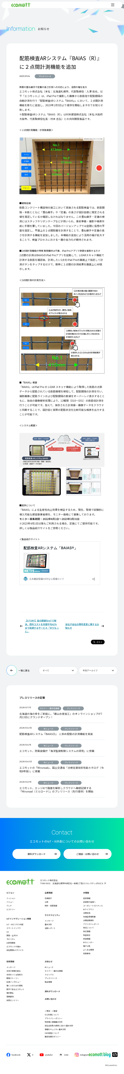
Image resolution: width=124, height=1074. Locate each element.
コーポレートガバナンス (93, 905)
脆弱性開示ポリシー (53, 1036)
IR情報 (86, 893)
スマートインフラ (13, 928)
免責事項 (86, 953)
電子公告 (86, 946)
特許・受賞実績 (51, 905)
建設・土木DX (12, 935)
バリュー (10, 902)
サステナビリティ (52, 915)
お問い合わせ (50, 999)
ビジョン (10, 893)
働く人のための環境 (14, 985)
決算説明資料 (88, 920)
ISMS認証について (52, 1033)
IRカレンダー (88, 942)
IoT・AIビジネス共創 (14, 924)
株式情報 (86, 931)
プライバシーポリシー (53, 1018)
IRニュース (49, 967)
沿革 (46, 902)
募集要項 (10, 996)
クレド (9, 905)
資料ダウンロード (52, 991)
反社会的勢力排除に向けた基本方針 (59, 1025)
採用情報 (10, 961)
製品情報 (48, 982)
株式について (88, 927)
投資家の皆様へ (89, 902)
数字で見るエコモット (15, 989)
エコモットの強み (13, 946)
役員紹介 (48, 898)
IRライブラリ (88, 909)
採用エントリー (12, 1000)
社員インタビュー (13, 982)
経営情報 (86, 898)
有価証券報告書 (89, 916)
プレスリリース (45, 76)
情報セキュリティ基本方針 (55, 1029)
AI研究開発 (10, 942)
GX (7, 931)
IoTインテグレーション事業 (18, 919)
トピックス (49, 974)
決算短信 (86, 913)
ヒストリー (10, 909)
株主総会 (86, 935)
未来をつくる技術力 (14, 974)
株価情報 (86, 938)
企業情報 (48, 893)
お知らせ (48, 961)
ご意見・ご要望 (51, 1011)
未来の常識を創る (13, 971)
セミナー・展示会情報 (53, 971)
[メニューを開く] (112, 5)
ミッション (10, 898)
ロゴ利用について (52, 1014)
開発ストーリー (12, 978)
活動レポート (50, 928)
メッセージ (49, 920)
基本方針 (48, 924)
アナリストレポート (91, 924)
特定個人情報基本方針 (53, 1022)
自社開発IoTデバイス (14, 950)
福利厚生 (10, 993)
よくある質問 (88, 949)
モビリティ (10, 939)
